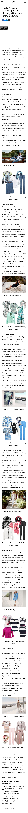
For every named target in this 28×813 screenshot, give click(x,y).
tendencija (15, 123)
